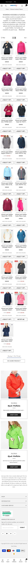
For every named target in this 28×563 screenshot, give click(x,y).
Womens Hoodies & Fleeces (16, 9)
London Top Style (7, 56)
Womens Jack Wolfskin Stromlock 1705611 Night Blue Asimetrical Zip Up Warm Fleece (7, 309)
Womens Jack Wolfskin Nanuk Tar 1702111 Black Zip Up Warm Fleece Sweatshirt (21, 121)
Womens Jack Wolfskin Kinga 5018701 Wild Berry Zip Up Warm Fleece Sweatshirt (7, 89)
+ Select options (7, 68)
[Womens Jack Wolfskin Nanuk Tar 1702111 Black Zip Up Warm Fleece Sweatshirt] (21, 110)
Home (7, 9)
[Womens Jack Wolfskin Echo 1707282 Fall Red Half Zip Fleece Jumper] (7, 110)
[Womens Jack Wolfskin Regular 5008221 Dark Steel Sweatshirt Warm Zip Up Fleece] (7, 141)
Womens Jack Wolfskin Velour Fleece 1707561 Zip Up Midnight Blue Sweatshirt (7, 340)
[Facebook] (2, 533)
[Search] (6, 6)
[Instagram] (6, 533)
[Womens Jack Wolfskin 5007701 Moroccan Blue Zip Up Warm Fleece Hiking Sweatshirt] (21, 235)
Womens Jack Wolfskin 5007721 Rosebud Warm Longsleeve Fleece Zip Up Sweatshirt (21, 309)
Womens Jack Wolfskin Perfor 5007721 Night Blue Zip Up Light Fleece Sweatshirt (21, 152)
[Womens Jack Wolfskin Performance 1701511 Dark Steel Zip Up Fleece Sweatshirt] (21, 267)
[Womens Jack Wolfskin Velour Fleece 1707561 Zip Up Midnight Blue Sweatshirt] (7, 330)
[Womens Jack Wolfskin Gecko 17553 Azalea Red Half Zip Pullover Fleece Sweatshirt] (21, 47)
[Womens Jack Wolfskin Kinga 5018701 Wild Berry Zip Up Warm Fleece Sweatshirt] (7, 79)
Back (3, 2)
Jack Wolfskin (7, 150)
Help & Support (9, 2)
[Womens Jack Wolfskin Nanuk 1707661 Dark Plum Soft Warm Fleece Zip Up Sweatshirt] (21, 79)
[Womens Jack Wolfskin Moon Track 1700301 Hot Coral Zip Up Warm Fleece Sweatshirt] (7, 267)
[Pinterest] (10, 533)
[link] (7, 560)
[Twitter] (14, 533)
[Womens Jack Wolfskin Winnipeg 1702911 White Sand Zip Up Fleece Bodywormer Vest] (7, 235)
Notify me (20, 319)
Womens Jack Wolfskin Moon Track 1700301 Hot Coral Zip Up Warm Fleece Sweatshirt (7, 277)
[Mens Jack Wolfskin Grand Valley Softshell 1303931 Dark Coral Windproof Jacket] (14, 385)
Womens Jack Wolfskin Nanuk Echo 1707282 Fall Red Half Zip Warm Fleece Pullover (7, 215)
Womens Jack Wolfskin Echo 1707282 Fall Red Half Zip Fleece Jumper (7, 121)
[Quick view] (12, 42)
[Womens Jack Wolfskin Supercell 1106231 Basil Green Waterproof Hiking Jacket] (14, 435)
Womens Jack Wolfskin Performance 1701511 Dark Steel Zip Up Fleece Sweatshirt (21, 277)
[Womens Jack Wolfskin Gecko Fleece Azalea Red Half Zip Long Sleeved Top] (21, 204)
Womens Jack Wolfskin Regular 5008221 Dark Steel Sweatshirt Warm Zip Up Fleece (7, 152)
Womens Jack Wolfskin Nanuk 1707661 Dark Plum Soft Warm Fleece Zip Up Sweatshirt (21, 89)
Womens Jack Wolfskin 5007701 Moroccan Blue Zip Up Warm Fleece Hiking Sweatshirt (21, 246)
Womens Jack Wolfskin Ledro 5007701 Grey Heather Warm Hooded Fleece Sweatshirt (21, 183)
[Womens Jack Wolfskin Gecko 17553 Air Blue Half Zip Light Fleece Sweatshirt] (7, 173)
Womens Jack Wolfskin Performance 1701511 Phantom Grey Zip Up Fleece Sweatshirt (7, 58)
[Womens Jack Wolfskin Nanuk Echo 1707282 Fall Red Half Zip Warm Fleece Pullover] (7, 204)
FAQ (15, 2)
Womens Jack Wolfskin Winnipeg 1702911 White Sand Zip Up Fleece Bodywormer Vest (7, 246)
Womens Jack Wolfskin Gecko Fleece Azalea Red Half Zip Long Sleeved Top (21, 215)
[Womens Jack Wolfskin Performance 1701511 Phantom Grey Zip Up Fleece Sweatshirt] (7, 47)
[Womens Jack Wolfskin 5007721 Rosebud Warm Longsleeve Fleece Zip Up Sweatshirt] (21, 298)
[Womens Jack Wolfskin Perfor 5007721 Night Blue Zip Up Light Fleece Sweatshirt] (21, 141)
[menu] (2, 6)
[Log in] (22, 6)
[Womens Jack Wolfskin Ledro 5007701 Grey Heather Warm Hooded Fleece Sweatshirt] (21, 173)
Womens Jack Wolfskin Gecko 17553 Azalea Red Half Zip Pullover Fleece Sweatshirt (21, 58)
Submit (22, 527)
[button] (13, 38)
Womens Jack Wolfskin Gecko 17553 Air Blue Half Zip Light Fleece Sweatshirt (7, 183)
